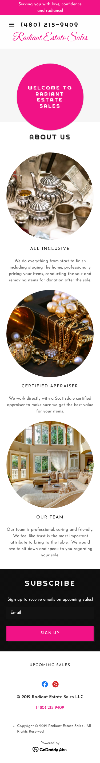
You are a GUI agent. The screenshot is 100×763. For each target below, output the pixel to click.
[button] (12, 24)
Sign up (50, 633)
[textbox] (50, 613)
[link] (50, 38)
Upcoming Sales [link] (50, 665)
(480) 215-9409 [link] (50, 24)
